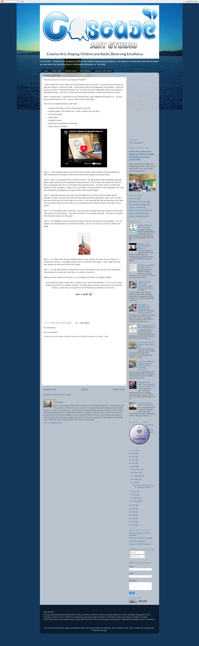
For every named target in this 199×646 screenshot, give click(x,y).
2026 (134, 453)
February (137, 501)
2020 (134, 509)
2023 (134, 463)
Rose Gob (59, 402)
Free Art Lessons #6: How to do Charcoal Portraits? (143, 486)
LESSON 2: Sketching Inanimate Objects (146, 266)
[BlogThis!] (82, 323)
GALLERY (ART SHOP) (103, 71)
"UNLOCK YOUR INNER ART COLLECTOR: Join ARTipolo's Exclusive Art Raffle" (145, 286)
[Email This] (80, 323)
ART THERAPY (86, 71)
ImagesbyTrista (148, 628)
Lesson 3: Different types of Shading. (144, 226)
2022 (134, 466)
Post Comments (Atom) (62, 395)
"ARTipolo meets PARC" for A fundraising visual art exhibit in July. (146, 384)
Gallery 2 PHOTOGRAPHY (139, 210)
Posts (134, 552)
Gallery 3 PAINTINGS (137, 213)
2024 (134, 460)
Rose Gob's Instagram (137, 541)
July (135, 482)
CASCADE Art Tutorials (137, 204)
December (137, 469)
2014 (134, 525)
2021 (134, 505)
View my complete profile (53, 423)
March (135, 498)
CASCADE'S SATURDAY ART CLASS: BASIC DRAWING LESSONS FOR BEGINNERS (146, 309)
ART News (133, 199)
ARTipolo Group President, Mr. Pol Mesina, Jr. (144, 246)
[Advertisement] (142, 105)
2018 (134, 515)
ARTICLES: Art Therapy (138, 202)
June (135, 491)
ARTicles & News (71, 71)
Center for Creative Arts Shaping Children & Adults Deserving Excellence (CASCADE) (146, 365)
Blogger (104, 630)
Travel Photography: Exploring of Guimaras (146, 404)
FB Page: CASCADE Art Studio (140, 538)
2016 (134, 518)
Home (46, 71)
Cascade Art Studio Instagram (140, 544)
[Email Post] (76, 323)
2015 (134, 522)
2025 (134, 457)
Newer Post (50, 389)
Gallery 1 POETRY (136, 207)
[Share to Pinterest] (88, 323)
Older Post (118, 389)
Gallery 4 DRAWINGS (137, 216)
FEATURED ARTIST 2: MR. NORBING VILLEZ (146, 327)
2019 (134, 512)
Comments (136, 556)
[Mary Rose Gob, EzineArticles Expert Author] (150, 432)
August (136, 479)
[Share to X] (84, 323)
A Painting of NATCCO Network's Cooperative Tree (146, 345)
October (136, 473)
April (135, 495)
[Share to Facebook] (86, 323)
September (137, 476)
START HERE (56, 71)
